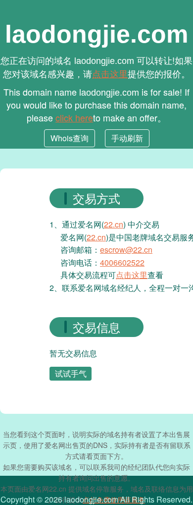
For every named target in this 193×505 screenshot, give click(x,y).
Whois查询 (69, 138)
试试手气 (71, 373)
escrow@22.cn (126, 249)
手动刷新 (127, 138)
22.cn (113, 224)
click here (74, 117)
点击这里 (110, 73)
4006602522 (122, 262)
